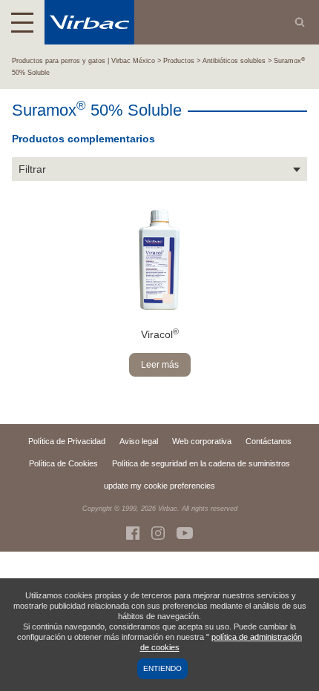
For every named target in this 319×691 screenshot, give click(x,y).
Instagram (158, 533)
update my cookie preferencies (159, 485)
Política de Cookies (63, 463)
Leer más (160, 365)
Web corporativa (201, 441)
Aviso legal (138, 441)
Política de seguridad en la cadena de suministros (201, 463)
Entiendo (162, 668)
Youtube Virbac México (185, 533)
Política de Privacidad (66, 441)
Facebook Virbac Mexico (132, 533)
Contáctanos (269, 441)
